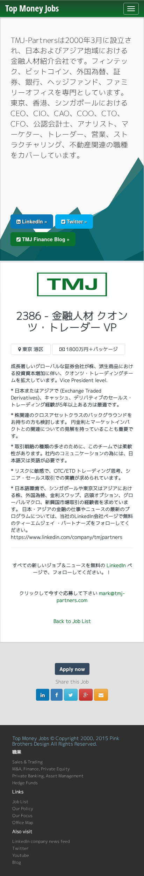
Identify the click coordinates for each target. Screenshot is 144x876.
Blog (16, 862)
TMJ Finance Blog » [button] (45, 239)
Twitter (20, 848)
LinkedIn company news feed (41, 841)
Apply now (72, 668)
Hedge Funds (25, 783)
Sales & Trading (27, 762)
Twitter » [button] (76, 221)
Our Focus (22, 815)
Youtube (20, 855)
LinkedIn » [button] (34, 221)
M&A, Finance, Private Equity (41, 769)
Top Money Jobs (32, 8)
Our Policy (22, 809)
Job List (20, 802)
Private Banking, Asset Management (48, 776)
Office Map (22, 822)
